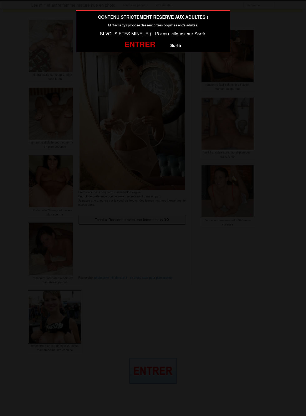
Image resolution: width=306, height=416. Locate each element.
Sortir (176, 45)
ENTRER (139, 43)
